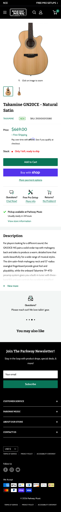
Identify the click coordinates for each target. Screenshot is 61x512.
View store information (19, 221)
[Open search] (34, 12)
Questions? (11, 197)
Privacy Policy (27, 454)
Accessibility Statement (46, 454)
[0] (55, 12)
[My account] (40, 12)
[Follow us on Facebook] (5, 469)
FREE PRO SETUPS (31, 2)
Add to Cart (30, 162)
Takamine (8, 118)
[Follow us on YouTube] (18, 469)
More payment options (30, 180)
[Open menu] (5, 12)
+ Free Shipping (19, 134)
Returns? (49, 197)
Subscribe (30, 384)
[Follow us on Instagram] (11, 469)
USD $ (8, 449)
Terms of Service (10, 454)
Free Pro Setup (30, 197)
